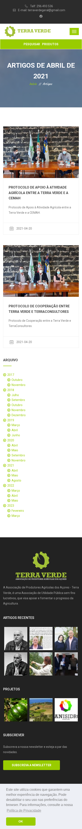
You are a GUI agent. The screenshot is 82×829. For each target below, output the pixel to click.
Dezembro (19, 415)
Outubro (17, 380)
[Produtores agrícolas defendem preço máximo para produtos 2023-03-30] (15, 638)
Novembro (18, 385)
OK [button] (21, 821)
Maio (15, 450)
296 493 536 (45, 6)
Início (33, 84)
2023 (10, 505)
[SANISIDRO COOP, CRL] (66, 709)
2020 (10, 440)
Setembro (18, 400)
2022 (10, 485)
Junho (16, 435)
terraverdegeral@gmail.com (46, 10)
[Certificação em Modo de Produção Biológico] (15, 709)
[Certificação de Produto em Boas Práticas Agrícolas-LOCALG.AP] (41, 709)
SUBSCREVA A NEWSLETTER (31, 765)
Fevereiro (18, 510)
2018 (10, 390)
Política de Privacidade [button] (24, 810)
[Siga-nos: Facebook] (41, 16)
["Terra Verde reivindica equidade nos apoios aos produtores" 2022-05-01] (15, 664)
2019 (10, 420)
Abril (15, 430)
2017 (10, 374)
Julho (15, 395)
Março (16, 425)
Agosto (16, 480)
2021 (10, 465)
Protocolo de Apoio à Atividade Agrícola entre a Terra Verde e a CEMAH (38, 192)
